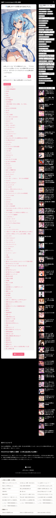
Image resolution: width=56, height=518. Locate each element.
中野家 (7, 257)
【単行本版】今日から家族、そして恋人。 (17, 104)
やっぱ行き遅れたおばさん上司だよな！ (46, 485)
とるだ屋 (8, 150)
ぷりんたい (9, 165)
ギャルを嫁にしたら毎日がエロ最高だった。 (17, 212)
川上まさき (9, 297)
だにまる (8, 144)
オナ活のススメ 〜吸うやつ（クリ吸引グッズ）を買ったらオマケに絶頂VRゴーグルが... (10, 497)
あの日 (7, 110)
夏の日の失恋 (9, 276)
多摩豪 (7, 280)
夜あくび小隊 (9, 282)
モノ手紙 (8, 248)
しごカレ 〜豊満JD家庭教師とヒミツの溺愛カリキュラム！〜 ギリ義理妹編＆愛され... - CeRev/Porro (46, 500)
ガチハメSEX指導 (10, 206)
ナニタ (7, 225)
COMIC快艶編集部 (10, 89)
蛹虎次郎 (8, 338)
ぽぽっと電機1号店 (11, 170)
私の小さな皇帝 (10, 321)
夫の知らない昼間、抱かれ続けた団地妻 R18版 (28, 483)
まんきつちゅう (10, 174)
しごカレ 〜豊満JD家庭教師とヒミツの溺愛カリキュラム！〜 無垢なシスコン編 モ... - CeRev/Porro (10, 503)
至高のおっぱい (10, 333)
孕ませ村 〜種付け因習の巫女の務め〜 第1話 (28, 497)
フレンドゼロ (9, 240)
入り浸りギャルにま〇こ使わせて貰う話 (16, 265)
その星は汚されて (10, 140)
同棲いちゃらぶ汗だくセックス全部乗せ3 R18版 (10, 483)
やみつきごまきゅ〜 (11, 182)
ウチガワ (8, 197)
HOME (29, 467)
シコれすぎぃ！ (10, 216)
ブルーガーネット (10, 242)
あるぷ (7, 112)
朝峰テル (8, 308)
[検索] (29, 76)
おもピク (8, 121)
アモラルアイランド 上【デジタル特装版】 (17, 193)
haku (7, 93)
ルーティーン (9, 250)
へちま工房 (9, 168)
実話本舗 (8, 289)
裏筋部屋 (8, 340)
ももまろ (8, 180)
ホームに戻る (19, 354)
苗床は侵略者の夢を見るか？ (13, 336)
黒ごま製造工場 (10, 348)
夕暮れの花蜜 (9, 278)
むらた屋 (8, 176)
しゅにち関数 (9, 136)
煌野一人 (8, 314)
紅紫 (7, 325)
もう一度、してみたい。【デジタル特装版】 (17, 178)
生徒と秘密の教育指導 (25, 485)
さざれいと (9, 129)
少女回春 (8, 293)
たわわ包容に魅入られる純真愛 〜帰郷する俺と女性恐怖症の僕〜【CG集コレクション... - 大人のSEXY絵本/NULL (46, 497)
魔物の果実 (5, 494)
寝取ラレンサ (9, 291)
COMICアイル (9, 87)
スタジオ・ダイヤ (10, 219)
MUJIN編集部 (9, 99)
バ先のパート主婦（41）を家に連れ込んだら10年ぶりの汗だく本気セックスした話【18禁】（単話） (46, 64)
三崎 (7, 255)
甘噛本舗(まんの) (10, 316)
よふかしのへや (10, 184)
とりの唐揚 (9, 148)
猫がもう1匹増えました (7, 485)
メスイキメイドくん (11, 244)
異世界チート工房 (10, 319)
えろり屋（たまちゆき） (12, 116)
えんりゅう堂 (9, 119)
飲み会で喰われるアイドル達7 (44, 491)
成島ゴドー (9, 304)
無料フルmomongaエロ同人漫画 (11, 2)
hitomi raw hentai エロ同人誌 (44, 512)
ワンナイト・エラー (11, 253)
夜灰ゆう (8, 285)
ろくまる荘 (9, 187)
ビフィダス (9, 236)
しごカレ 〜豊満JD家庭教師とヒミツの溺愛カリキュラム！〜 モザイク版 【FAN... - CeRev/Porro (46, 503)
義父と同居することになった (13, 329)
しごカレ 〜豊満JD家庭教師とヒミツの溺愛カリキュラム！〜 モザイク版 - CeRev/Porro (28, 503)
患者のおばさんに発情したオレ (14, 301)
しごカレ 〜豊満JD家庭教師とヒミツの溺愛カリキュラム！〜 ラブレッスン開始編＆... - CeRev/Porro (10, 505)
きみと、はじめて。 (11, 125)
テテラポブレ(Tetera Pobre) (13, 223)
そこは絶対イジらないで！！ (44, 483)
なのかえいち (9, 155)
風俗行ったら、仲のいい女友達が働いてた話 (17, 346)
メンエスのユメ (10, 246)
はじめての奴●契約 (11, 161)
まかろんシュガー (10, 172)
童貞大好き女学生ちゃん (12, 323)
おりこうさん (9, 123)
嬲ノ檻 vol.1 (22, 491)
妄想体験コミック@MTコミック (14, 287)
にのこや (8, 157)
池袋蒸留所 (9, 312)
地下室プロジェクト (11, 270)
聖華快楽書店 (9, 331)
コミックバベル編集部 (11, 214)
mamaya (8, 97)
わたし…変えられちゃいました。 (14, 189)
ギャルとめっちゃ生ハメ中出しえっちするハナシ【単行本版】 (46, 56)
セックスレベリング (11, 221)
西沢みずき (9, 342)
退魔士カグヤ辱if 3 (6, 488)
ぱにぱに (8, 163)
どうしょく (9, 153)
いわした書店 (9, 114)
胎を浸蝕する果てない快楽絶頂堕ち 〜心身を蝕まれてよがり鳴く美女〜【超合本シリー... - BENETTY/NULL (10, 500)
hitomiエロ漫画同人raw (7, 512)
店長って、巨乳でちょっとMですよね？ (16, 299)
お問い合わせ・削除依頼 (28, 470)
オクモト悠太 (9, 204)
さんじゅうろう (10, 131)
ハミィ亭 (8, 227)
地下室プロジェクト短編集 (13, 272)
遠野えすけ (9, 344)
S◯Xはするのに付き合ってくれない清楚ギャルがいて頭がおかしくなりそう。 (46, 494)
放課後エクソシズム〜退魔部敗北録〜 (16, 306)
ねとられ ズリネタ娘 (11, 159)
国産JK (7, 267)
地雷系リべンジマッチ (11, 274)
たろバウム (9, 142)
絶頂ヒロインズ (10, 327)
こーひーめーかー (10, 127)
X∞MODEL (8, 102)
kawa (7, 95)
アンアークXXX (10, 195)
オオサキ (8, 202)
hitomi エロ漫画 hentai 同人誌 (26, 512)
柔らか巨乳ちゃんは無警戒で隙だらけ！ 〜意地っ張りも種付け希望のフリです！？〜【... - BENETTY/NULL (28, 500)
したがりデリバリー (11, 133)
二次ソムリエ (9, 259)
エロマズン (9, 199)
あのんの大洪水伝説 (11, 108)
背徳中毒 (4, 491)
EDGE (7, 91)
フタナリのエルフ (10, 238)
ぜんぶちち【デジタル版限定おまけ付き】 (17, 138)
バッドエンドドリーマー (12, 229)
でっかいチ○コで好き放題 (12, 146)
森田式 (7, 310)
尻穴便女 (8, 295)
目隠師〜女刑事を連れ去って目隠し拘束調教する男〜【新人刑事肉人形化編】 (46, 488)
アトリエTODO (10, 191)
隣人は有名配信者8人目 (25, 488)
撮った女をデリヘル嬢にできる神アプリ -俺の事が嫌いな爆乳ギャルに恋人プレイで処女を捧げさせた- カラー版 (28, 494)
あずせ (7, 106)
